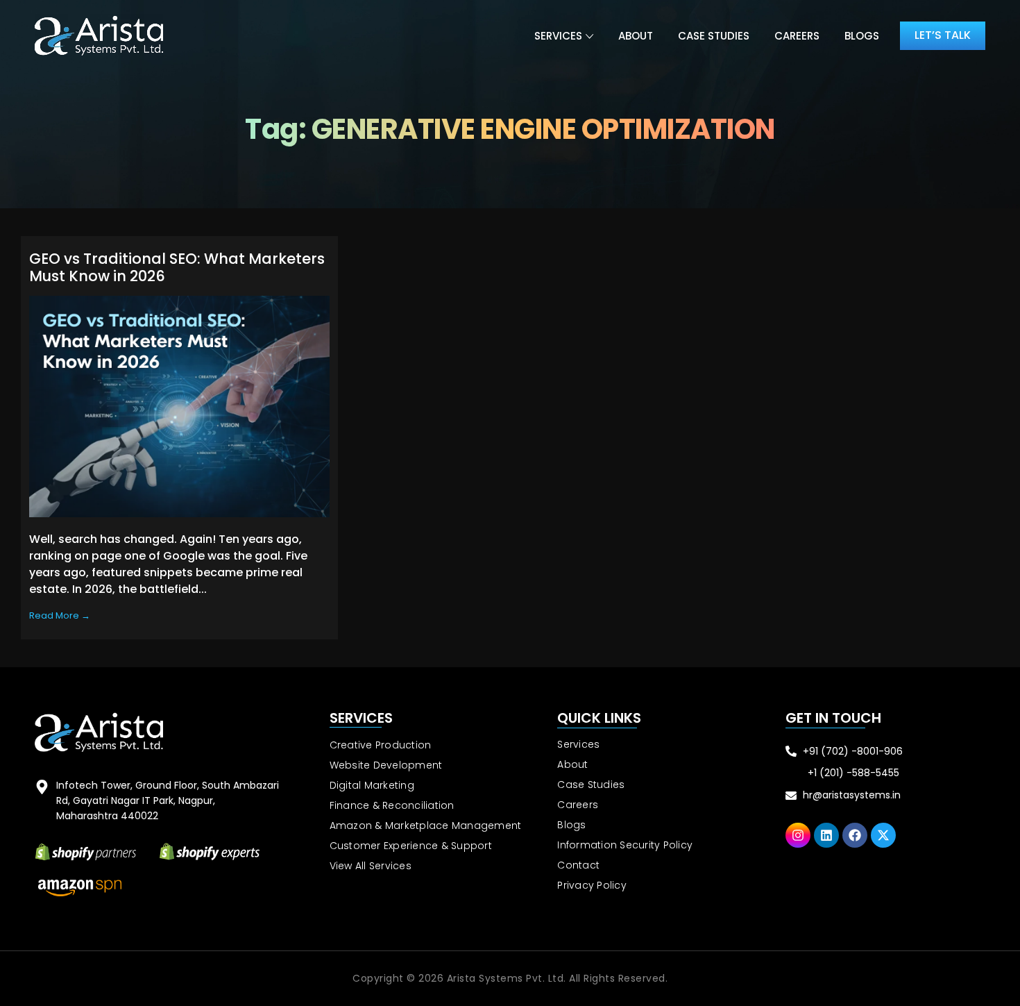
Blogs (861, 35)
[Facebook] (854, 835)
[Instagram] (797, 835)
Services (558, 35)
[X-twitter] (883, 835)
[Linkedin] (826, 835)
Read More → (59, 615)
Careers (796, 35)
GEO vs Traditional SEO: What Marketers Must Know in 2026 (177, 267)
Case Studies (713, 35)
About (635, 35)
